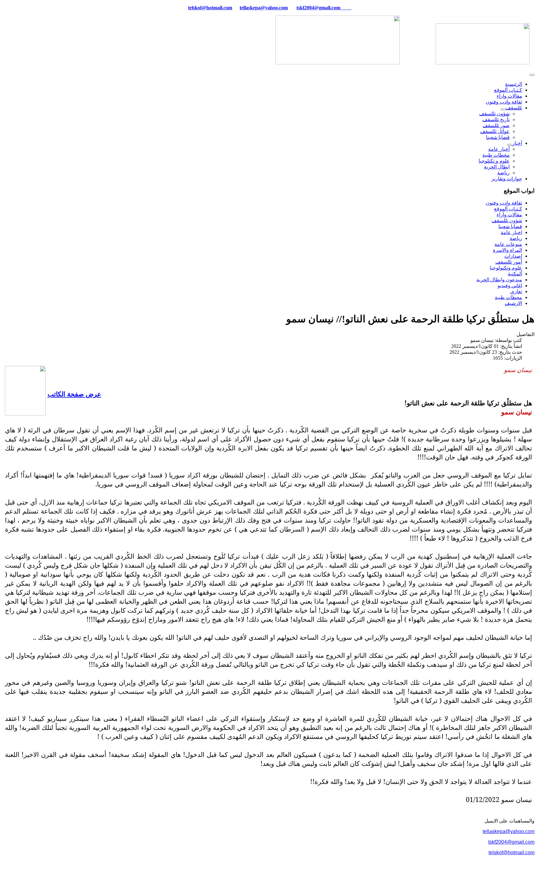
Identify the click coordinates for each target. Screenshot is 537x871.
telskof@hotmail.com (512, 852)
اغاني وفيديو (510, 285)
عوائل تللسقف (495, 131)
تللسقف (514, 107)
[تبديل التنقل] (532, 75)
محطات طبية (496, 155)
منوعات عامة (508, 244)
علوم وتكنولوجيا (506, 267)
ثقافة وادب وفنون (504, 101)
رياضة (503, 172)
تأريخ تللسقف (496, 119)
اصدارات (513, 256)
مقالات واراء (509, 96)
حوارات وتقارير (506, 178)
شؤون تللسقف (494, 113)
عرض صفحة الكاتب (74, 393)
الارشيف (513, 303)
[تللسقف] (503, 109)
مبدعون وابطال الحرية (499, 279)
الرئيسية (513, 84)
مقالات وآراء (509, 214)
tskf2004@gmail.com (318, 7)
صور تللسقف (496, 125)
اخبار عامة (511, 232)
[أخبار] (509, 145)
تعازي (516, 291)
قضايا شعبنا (498, 137)
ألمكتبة (515, 273)
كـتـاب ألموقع (508, 90)
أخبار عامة (499, 149)
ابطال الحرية (497, 166)
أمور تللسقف (508, 262)
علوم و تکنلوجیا (494, 161)
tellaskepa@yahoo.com (264, 7)
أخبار (517, 143)
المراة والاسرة (507, 250)
